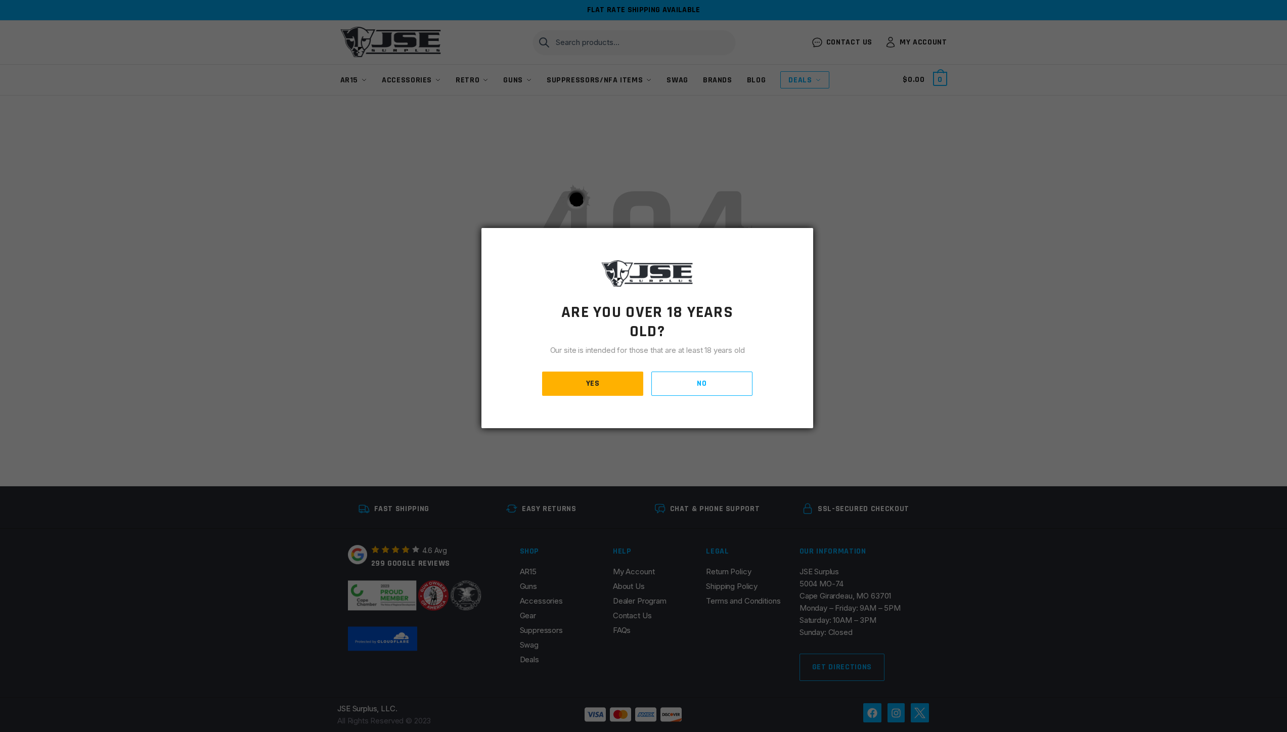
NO (701, 383)
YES (593, 383)
